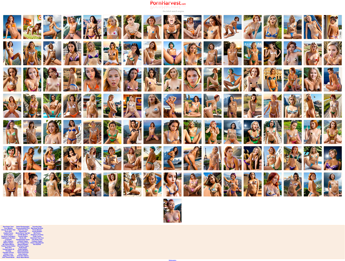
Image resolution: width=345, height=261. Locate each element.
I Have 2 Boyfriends (37, 243)
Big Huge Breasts (37, 228)
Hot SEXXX (37, 244)
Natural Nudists (23, 251)
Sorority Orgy (37, 226)
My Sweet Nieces (8, 244)
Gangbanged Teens (23, 239)
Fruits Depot (8, 234)
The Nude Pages (23, 246)
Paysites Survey (8, 252)
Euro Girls (8, 231)
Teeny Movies (37, 230)
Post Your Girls (23, 230)
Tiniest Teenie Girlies (8, 246)
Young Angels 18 (8, 249)
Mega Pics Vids (8, 256)
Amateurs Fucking (37, 234)
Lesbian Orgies (23, 241)
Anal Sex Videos (22, 256)
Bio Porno (37, 233)
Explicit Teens (8, 233)
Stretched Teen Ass (37, 238)
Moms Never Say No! (23, 233)
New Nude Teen (8, 226)
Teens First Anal (22, 252)
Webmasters (172, 260)
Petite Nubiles (23, 249)
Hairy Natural (22, 254)
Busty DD (23, 238)
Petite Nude (23, 247)
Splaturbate (23, 231)
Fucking (8, 251)
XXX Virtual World (8, 257)
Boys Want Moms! (23, 257)
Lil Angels (8, 239)
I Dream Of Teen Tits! (8, 230)
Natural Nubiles (23, 244)
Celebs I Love (8, 254)
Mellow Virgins (8, 243)
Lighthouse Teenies (8, 238)
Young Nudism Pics (23, 228)
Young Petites (23, 236)
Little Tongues (8, 241)
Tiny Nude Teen (37, 239)
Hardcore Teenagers (8, 236)
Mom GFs (8, 247)
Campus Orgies (37, 241)
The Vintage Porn (23, 243)
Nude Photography (22, 226)
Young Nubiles (37, 231)
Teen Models (8, 228)
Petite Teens (37, 236)
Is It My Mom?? (23, 234)
